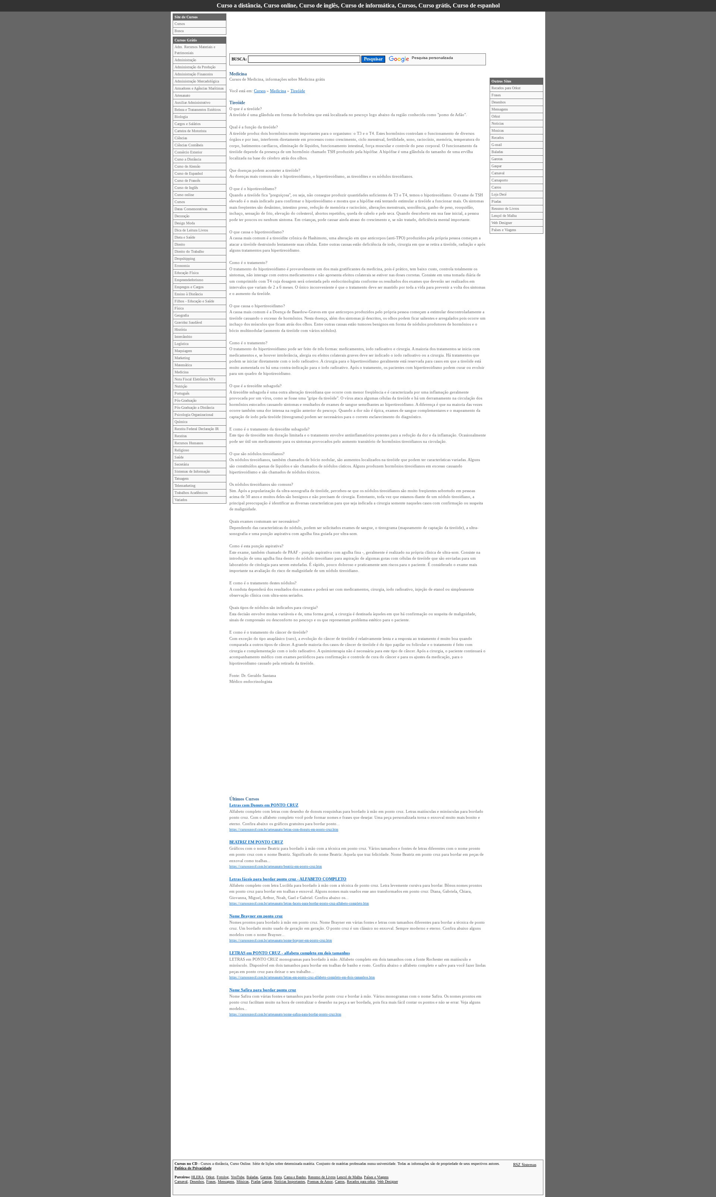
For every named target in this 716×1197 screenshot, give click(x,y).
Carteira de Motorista (190, 131)
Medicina (181, 372)
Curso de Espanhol (189, 173)
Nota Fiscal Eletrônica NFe (195, 379)
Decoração (182, 216)
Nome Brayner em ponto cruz (256, 916)
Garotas (497, 159)
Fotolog (223, 1177)
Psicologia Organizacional (194, 415)
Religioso (182, 450)
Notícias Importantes (289, 1181)
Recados (498, 138)
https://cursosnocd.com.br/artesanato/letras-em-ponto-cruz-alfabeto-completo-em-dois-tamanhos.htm (302, 977)
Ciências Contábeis (189, 145)
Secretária (182, 464)
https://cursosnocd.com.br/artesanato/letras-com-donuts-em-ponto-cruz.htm (283, 829)
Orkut (496, 116)
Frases (496, 95)
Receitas (181, 436)
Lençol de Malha (504, 216)
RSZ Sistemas (524, 1164)
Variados (181, 500)
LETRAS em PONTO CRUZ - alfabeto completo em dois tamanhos (289, 953)
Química (181, 422)
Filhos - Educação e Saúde (194, 301)
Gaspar (497, 166)
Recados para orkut (361, 1181)
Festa (278, 1177)
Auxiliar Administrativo (192, 102)
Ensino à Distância (188, 294)
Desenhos (499, 102)
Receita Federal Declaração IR (197, 429)
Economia (182, 266)
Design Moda (185, 223)
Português (182, 393)
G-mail (497, 145)
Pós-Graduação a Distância (194, 407)
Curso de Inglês (186, 188)
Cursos (180, 24)
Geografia (182, 315)
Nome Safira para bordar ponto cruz (262, 990)
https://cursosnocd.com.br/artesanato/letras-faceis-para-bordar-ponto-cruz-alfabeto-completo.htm (299, 903)
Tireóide (298, 90)
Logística (181, 344)
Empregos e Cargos (189, 287)
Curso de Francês (187, 180)
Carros (496, 187)
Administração (185, 60)
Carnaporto (500, 180)
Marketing (182, 358)
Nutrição (181, 386)
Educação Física (186, 273)
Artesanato (182, 95)
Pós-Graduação (186, 400)
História (180, 329)
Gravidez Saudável (188, 322)
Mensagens (500, 109)
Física (179, 308)
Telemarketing (185, 486)
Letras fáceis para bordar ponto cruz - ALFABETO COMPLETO (287, 879)
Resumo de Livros (505, 208)
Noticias (498, 123)
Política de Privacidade (193, 1168)
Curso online (184, 195)
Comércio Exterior (188, 152)
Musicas (498, 130)
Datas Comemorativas (191, 209)
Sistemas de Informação (192, 471)
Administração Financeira (194, 74)
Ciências (181, 138)
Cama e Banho (295, 1177)
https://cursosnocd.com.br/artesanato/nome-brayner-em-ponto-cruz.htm (280, 940)
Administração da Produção (195, 67)
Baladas (497, 152)
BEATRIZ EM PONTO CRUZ (256, 842)
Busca (179, 31)
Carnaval (498, 173)
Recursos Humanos (189, 443)
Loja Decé (499, 194)
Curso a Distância (188, 159)
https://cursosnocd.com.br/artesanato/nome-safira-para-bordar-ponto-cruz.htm (285, 1014)
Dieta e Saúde (185, 237)
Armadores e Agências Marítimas (199, 88)
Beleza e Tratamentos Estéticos (198, 110)
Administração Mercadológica (197, 81)
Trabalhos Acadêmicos (191, 493)
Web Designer (502, 223)
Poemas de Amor (320, 1181)
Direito (180, 244)
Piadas (496, 201)
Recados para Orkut (506, 88)
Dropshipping (185, 258)
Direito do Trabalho (189, 251)
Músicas (242, 1181)
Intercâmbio (183, 337)
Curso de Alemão (187, 166)
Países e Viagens (504, 230)
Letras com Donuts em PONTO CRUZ (263, 805)
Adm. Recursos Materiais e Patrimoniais (195, 50)
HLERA (197, 1177)
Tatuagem (182, 478)
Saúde (179, 457)
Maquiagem (183, 351)
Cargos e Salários (188, 124)
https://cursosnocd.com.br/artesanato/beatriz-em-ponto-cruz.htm (275, 866)
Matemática (183, 365)
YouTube (237, 1177)
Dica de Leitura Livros (191, 230)
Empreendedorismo (189, 280)
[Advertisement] (365, 30)
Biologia (181, 117)
